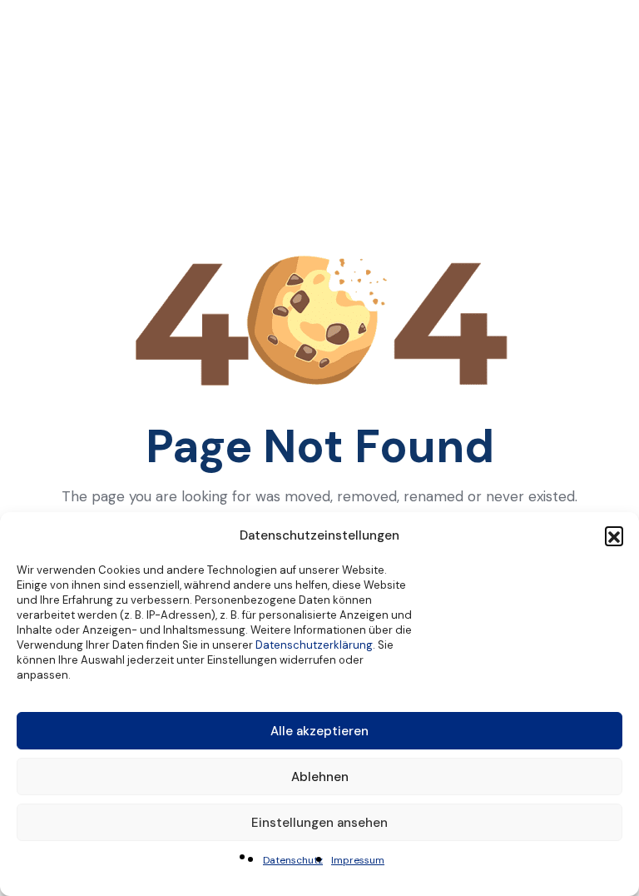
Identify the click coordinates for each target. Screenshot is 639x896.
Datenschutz (293, 860)
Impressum (357, 860)
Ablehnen (320, 777)
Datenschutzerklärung (314, 645)
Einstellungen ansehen (319, 822)
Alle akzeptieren (319, 731)
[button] (614, 535)
